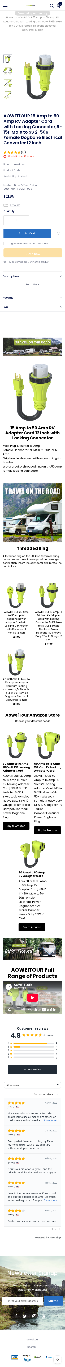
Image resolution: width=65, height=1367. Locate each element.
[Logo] (30, 5)
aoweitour (19, 164)
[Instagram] (34, 1316)
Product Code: (12, 170)
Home (10, 17)
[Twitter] (25, 1316)
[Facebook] (16, 1316)
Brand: (7, 164)
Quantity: (9, 211)
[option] (39, 77)
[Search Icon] (52, 6)
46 (10, 262)
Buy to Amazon (16, 826)
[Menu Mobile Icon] (5, 6)
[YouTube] (44, 1316)
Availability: (10, 176)
